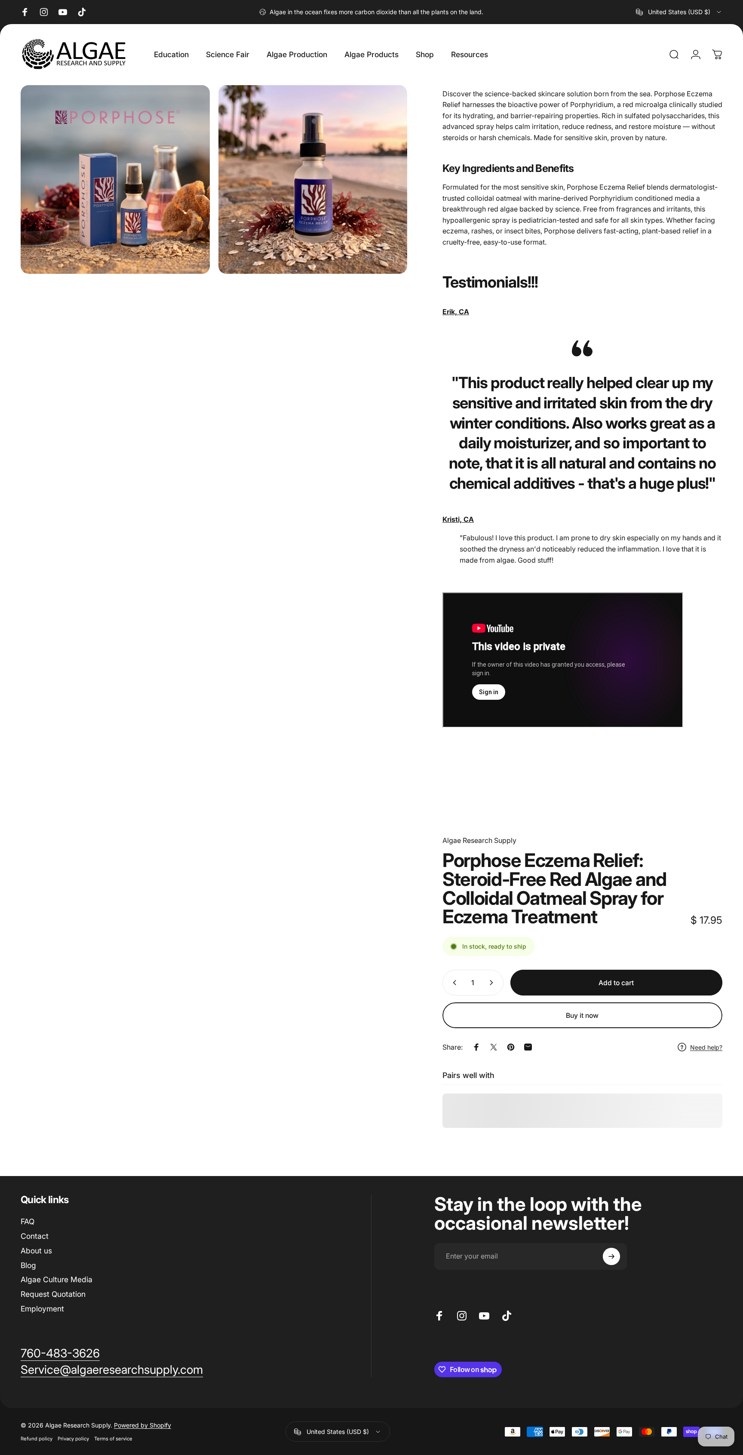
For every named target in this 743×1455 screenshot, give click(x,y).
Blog (28, 1265)
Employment (42, 1308)
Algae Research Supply (479, 840)
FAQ (27, 1221)
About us (36, 1250)
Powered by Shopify (142, 1425)
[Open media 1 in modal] (115, 179)
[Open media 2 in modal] (313, 179)
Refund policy (36, 1439)
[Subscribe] (611, 1256)
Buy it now (582, 1015)
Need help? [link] (706, 1047)
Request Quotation (53, 1294)
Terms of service (113, 1439)
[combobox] (679, 12)
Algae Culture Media (56, 1279)
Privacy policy (73, 1439)
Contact (35, 1236)
